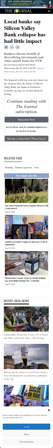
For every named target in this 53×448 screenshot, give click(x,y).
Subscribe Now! (26, 119)
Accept (26, 426)
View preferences (26, 441)
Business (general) (23, 167)
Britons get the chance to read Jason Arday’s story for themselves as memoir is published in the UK (26, 375)
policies (20, 417)
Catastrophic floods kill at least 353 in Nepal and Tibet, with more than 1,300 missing (26, 336)
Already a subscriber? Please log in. (26, 138)
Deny (26, 434)
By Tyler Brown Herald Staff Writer (19, 65)
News (36, 167)
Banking (9, 167)
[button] (49, 409)
